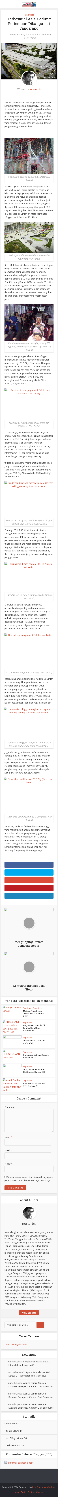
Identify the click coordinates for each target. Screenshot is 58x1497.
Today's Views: (12, 1430)
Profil (23, 1492)
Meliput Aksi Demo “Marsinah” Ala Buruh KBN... (33, 1014)
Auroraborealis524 (17, 1372)
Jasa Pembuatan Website (44, 1487)
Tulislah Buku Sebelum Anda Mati (34, 1042)
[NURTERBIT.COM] (29, 4)
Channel (40, 1492)
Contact (31, 1492)
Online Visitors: (12, 1423)
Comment (9, 1107)
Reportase (29, 14)
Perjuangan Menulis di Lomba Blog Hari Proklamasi (34, 1028)
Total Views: (10, 1445)
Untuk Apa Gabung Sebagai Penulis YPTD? (36, 1056)
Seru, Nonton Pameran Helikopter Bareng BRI (34, 1070)
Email (8, 1150)
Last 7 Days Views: (14, 1438)
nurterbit (30, 34)
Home (16, 1492)
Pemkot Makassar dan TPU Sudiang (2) (34, 1085)
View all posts (29, 1312)
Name (8, 1137)
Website (8, 1163)
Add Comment (44, 34)
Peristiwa (27, 1008)
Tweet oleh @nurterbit (15, 1344)
